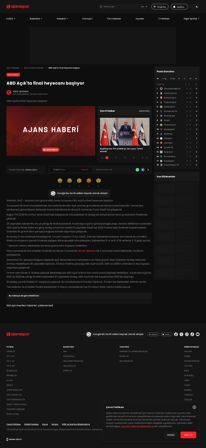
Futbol (9, 18)
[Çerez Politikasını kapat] (194, 407)
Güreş (187, 356)
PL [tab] (179, 78)
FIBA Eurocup (69, 366)
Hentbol (188, 351)
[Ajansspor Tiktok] (192, 334)
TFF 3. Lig (10, 366)
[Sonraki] (147, 157)
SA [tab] (190, 78)
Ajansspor (24, 91)
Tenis (186, 380)
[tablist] (177, 78)
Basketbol (35, 18)
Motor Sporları (192, 361)
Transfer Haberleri (15, 409)
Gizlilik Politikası (31, 424)
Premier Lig (11, 375)
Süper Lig (10, 351)
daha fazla (144, 111)
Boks (186, 370)
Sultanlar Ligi (126, 361)
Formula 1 (87, 18)
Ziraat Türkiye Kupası (16, 404)
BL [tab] (196, 78)
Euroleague (68, 356)
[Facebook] (143, 170)
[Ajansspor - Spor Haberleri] (17, 6)
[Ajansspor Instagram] (187, 334)
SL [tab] (158, 78)
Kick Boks (189, 375)
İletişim (55, 424)
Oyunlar (140, 18)
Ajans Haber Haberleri (34, 68)
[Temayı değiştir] (195, 6)
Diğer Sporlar (190, 18)
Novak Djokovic (13, 75)
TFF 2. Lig (10, 361)
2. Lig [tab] (172, 78)
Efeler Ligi (124, 356)
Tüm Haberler (114, 18)
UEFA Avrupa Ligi (14, 394)
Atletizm (188, 366)
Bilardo (188, 390)
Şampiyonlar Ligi (14, 390)
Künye (45, 424)
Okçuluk (188, 399)
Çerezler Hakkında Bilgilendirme (137, 426)
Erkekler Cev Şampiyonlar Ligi (134, 351)
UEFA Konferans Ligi (15, 399)
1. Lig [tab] (164, 78)
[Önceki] (102, 157)
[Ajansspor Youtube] (198, 334)
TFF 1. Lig (10, 356)
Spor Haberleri (12, 68)
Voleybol (61, 18)
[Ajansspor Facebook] (176, 334)
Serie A (9, 385)
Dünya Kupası (12, 414)
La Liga (9, 380)
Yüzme (187, 385)
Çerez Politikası (13, 424)
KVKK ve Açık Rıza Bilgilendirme (76, 424)
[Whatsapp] (137, 170)
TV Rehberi (163, 18)
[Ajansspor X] (181, 334)
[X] (148, 170)
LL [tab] (184, 78)
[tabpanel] (177, 125)
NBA (65, 351)
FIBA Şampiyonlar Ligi (73, 361)
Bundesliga (11, 370)
